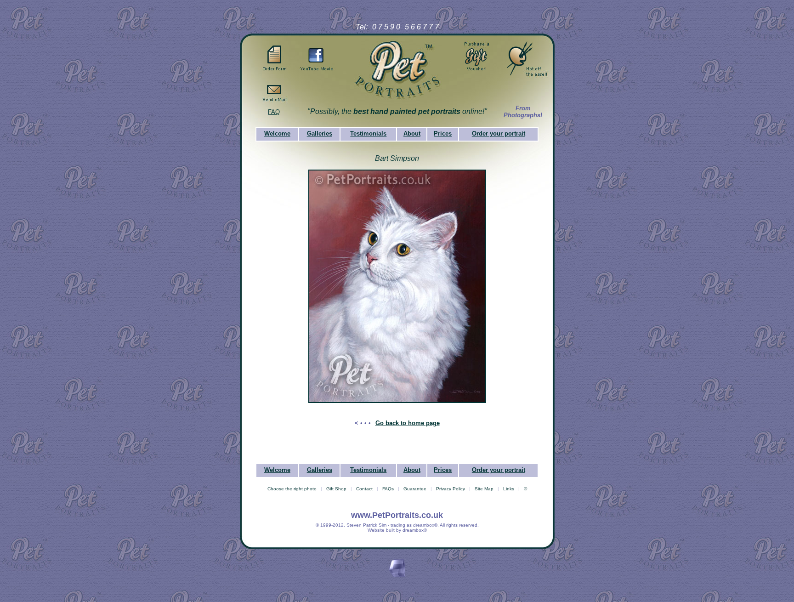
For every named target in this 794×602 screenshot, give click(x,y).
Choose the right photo (292, 488)
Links (508, 488)
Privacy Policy (450, 488)
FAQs (388, 488)
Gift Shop (336, 488)
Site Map (484, 488)
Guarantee (414, 488)
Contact (364, 488)
